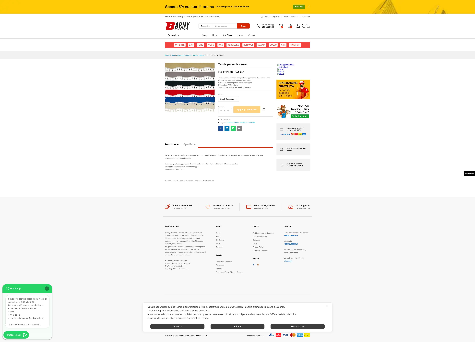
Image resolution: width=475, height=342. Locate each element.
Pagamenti (220, 265)
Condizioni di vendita (224, 262)
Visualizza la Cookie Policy (161, 318)
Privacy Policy (258, 247)
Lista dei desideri (290, 17)
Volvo (273, 45)
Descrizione (172, 144)
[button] (47, 288)
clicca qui (288, 261)
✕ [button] (327, 306)
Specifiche (190, 144)
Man (220, 45)
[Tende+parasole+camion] (227, 128)
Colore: (221, 94)
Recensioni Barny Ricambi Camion (229, 272)
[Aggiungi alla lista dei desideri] (264, 109)
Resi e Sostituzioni (260, 237)
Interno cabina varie (247, 122)
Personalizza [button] (297, 326)
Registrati (275, 17)
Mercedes (233, 45)
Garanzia (256, 240)
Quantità (221, 107)
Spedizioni (220, 269)
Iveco (211, 45)
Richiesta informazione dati (263, 233)
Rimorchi (295, 45)
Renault (248, 45)
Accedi (267, 17)
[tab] (173, 145)
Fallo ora (299, 7)
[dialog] (237, 317)
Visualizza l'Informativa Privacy (192, 318)
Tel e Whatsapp (268, 25)
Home (215, 35)
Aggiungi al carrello (247, 109)
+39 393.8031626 (291, 235)
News (240, 35)
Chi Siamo (227, 35)
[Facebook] (254, 264)
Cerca (243, 26)
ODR (255, 244)
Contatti (251, 35)
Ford (200, 45)
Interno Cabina (233, 122)
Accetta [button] (177, 326)
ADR (283, 45)
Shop (204, 35)
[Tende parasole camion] (220, 128)
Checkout (306, 17)
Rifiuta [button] (237, 326)
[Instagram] (258, 264)
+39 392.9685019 (291, 244)
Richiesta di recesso (261, 251)
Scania (261, 45)
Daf (191, 45)
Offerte (180, 45)
